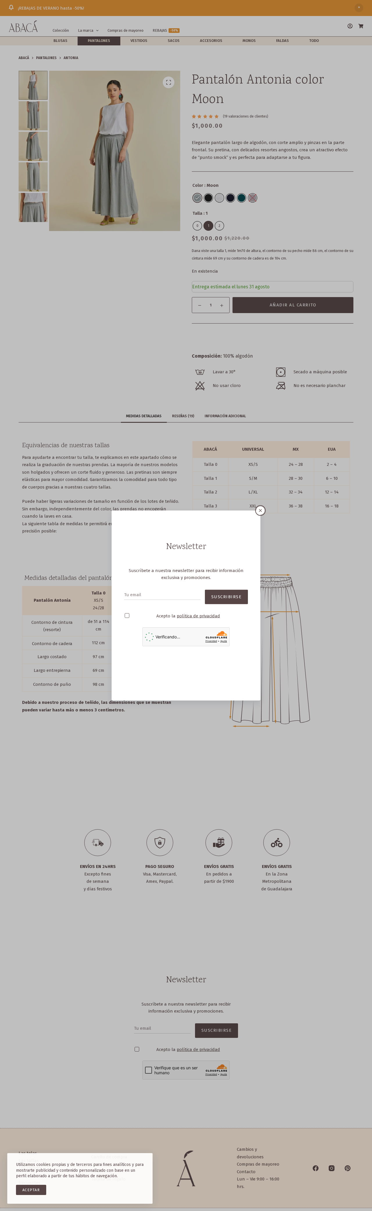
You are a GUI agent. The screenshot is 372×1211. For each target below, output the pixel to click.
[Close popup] (260, 511)
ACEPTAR (31, 1190)
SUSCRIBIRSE (226, 596)
